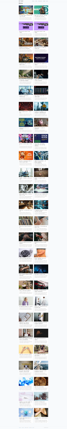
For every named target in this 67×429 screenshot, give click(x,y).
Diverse (20, 427)
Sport (33, 427)
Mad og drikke (26, 427)
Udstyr (23, 427)
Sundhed (31, 427)
